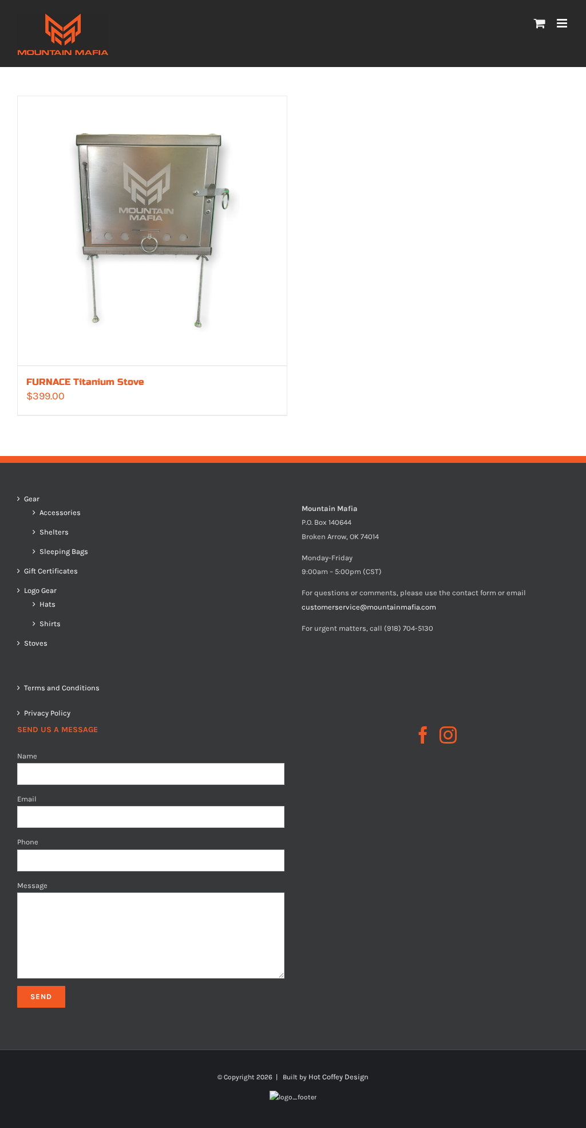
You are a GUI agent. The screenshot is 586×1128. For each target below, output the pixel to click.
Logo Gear (40, 590)
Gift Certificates (51, 571)
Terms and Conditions (62, 687)
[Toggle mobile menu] (563, 23)
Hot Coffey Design (338, 1076)
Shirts (50, 623)
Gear (31, 499)
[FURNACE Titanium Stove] (152, 230)
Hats (47, 604)
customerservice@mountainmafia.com (369, 607)
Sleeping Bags (63, 551)
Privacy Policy (47, 713)
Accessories (60, 512)
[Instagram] (448, 735)
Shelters (54, 532)
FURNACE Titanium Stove (85, 381)
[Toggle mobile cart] (539, 23)
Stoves (35, 643)
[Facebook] (422, 735)
